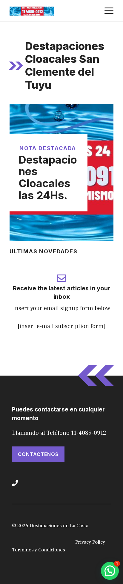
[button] (110, 571)
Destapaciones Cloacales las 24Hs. (48, 177)
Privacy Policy (90, 542)
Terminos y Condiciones (38, 550)
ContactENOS (38, 454)
